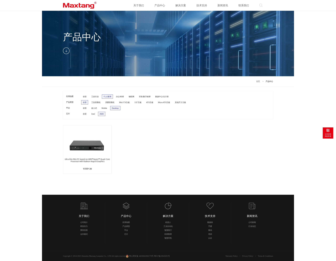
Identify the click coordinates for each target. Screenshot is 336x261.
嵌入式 (94, 108)
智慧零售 (168, 238)
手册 (210, 226)
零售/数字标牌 (145, 97)
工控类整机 (96, 102)
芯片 (126, 234)
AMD (102, 114)
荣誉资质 (84, 230)
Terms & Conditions (265, 256)
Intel (93, 114)
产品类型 (126, 226)
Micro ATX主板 (164, 102)
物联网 (131, 97)
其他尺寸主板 (180, 102)
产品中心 (269, 81)
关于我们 (84, 216)
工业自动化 (168, 226)
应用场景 (126, 222)
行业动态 (252, 226)
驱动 (210, 230)
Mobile (104, 108)
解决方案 (168, 216)
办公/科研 (120, 97)
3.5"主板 (138, 102)
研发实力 (84, 226)
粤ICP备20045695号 (162, 256)
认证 (210, 238)
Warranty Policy (231, 256)
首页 (258, 81)
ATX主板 (149, 102)
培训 (210, 234)
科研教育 (168, 234)
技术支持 (210, 216)
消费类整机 (109, 102)
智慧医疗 (168, 230)
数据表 (210, 222)
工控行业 (95, 97)
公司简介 (84, 222)
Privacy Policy (247, 256)
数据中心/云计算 (162, 97)
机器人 (168, 222)
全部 (84, 97)
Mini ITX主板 (124, 102)
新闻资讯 (252, 216)
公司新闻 (252, 222)
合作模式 (84, 234)
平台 (126, 230)
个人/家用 (107, 97)
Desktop (115, 108)
